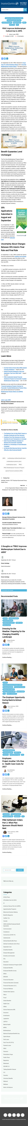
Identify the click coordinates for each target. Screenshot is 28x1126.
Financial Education (20, 687)
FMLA (4, 994)
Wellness (5, 1084)
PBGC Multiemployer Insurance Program (14, 467)
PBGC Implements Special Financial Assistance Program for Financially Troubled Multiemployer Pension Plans (15, 378)
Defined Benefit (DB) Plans (14, 20)
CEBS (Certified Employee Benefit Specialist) (11, 925)
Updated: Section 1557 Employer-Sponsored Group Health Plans (14, 481)
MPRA (5, 1027)
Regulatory (17, 816)
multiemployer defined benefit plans (16, 458)
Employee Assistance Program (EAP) (12, 685)
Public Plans (6, 1057)
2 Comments (20, 36)
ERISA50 (5, 976)
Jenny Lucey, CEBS (6, 400)
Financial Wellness (8, 988)
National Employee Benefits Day (11, 1033)
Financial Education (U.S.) (10, 985)
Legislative (6, 1018)
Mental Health (6, 625)
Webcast (5, 1081)
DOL (4, 958)
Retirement (6, 1063)
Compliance (6, 814)
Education (5, 961)
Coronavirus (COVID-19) (9, 935)
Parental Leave (7, 1045)
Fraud (4, 997)
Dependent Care (7, 947)
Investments (6, 1015)
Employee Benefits (7, 22)
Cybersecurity (6, 938)
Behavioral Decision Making (10, 912)
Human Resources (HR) (9, 691)
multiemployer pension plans (14, 461)
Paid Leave (6, 1039)
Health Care (19, 622)
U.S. (17, 25)
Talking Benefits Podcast (9, 1069)
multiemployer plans (11, 464)
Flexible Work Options (8, 622)
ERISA (4, 973)
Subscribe (20, 870)
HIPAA (5, 1006)
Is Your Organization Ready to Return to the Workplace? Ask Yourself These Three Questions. (14, 489)
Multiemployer (17, 22)
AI (3, 903)
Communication (7, 929)
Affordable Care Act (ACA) (10, 900)
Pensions (12, 25)
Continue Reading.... (7, 657)
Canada (5, 618)
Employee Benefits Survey (9, 970)
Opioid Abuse (6, 1036)
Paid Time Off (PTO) (8, 1042)
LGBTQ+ (5, 1021)
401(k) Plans (6, 897)
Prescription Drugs (14, 754)
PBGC (24, 22)
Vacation (5, 1075)
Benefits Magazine (8, 915)
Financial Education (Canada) (10, 982)
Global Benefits (7, 1000)
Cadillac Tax (6, 918)
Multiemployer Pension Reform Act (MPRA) (12, 391)
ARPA (4, 458)
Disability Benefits (13, 618)
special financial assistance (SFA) (14, 471)
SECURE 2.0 (6, 1066)
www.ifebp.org (9, 881)
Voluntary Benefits (8, 1078)
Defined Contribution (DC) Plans (11, 944)
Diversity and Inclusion (9, 956)
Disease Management (8, 750)
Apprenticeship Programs (9, 909)
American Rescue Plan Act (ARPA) (14, 18)
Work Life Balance (11, 693)
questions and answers (20, 256)
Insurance (5, 754)
